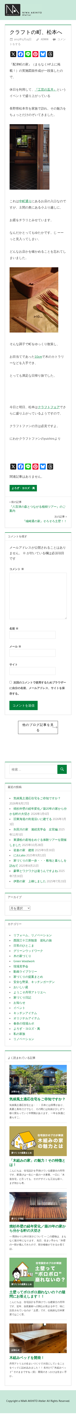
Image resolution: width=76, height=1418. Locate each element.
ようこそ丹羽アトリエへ (29, 992)
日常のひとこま (23, 945)
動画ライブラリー (25, 971)
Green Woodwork (24, 961)
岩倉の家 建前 (23, 850)
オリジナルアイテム (26, 1018)
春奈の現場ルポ (23, 1023)
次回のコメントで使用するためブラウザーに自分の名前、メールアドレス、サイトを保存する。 (37, 688)
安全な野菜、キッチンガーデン (34, 982)
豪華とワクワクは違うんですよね (35, 871)
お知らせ (19, 1002)
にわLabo (19, 855)
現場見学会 (20, 966)
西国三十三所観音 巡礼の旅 (32, 940)
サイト (13, 664)
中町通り (25, 201)
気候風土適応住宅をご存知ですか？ (37, 798)
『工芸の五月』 (46, 89)
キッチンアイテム (25, 1013)
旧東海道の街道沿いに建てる (32, 819)
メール (15, 646)
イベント (19, 1008)
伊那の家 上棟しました (29, 881)
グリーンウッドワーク (28, 951)
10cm (38, 356)
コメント (16, 569)
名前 (13, 628)
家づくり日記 (22, 997)
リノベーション (23, 1039)
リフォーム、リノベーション (32, 935)
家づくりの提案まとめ (28, 977)
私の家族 (19, 1034)
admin (44, 39)
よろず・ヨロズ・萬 (23, 488)
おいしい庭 (20, 987)
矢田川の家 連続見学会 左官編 (35, 829)
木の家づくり (22, 956)
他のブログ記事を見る (38, 727)
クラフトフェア (49, 407)
